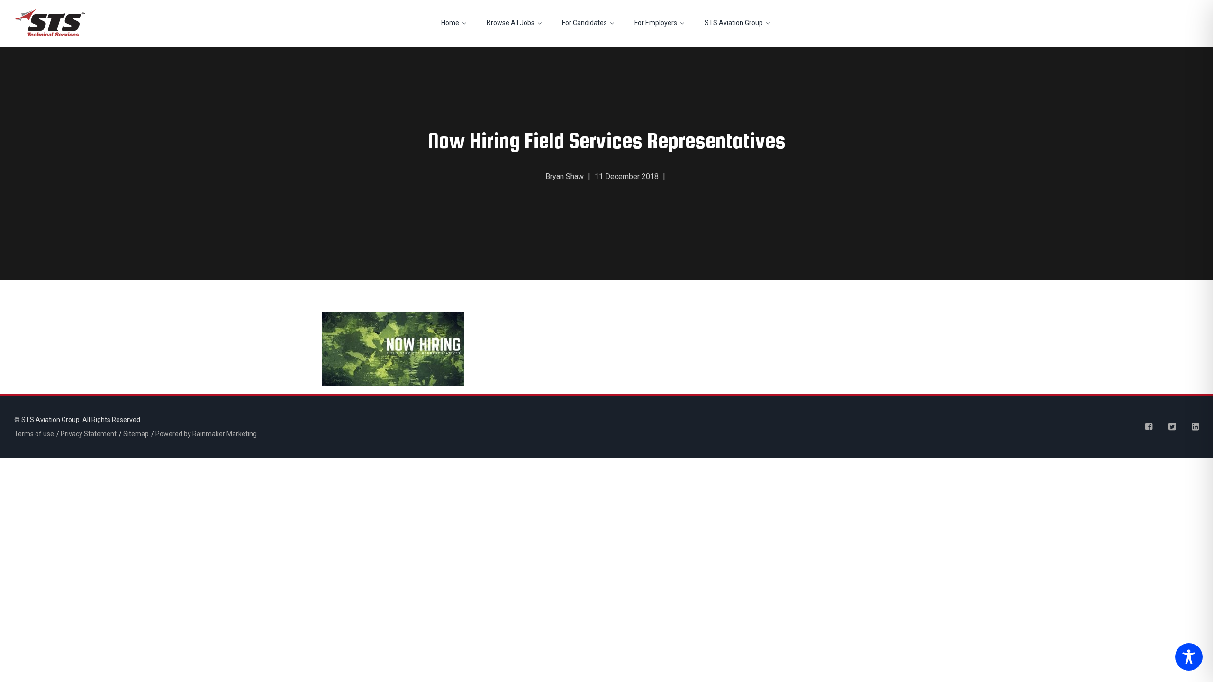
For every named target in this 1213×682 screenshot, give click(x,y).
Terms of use (34, 434)
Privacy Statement (89, 434)
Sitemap (136, 434)
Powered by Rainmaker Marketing (206, 434)
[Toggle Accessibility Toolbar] (1186, 658)
